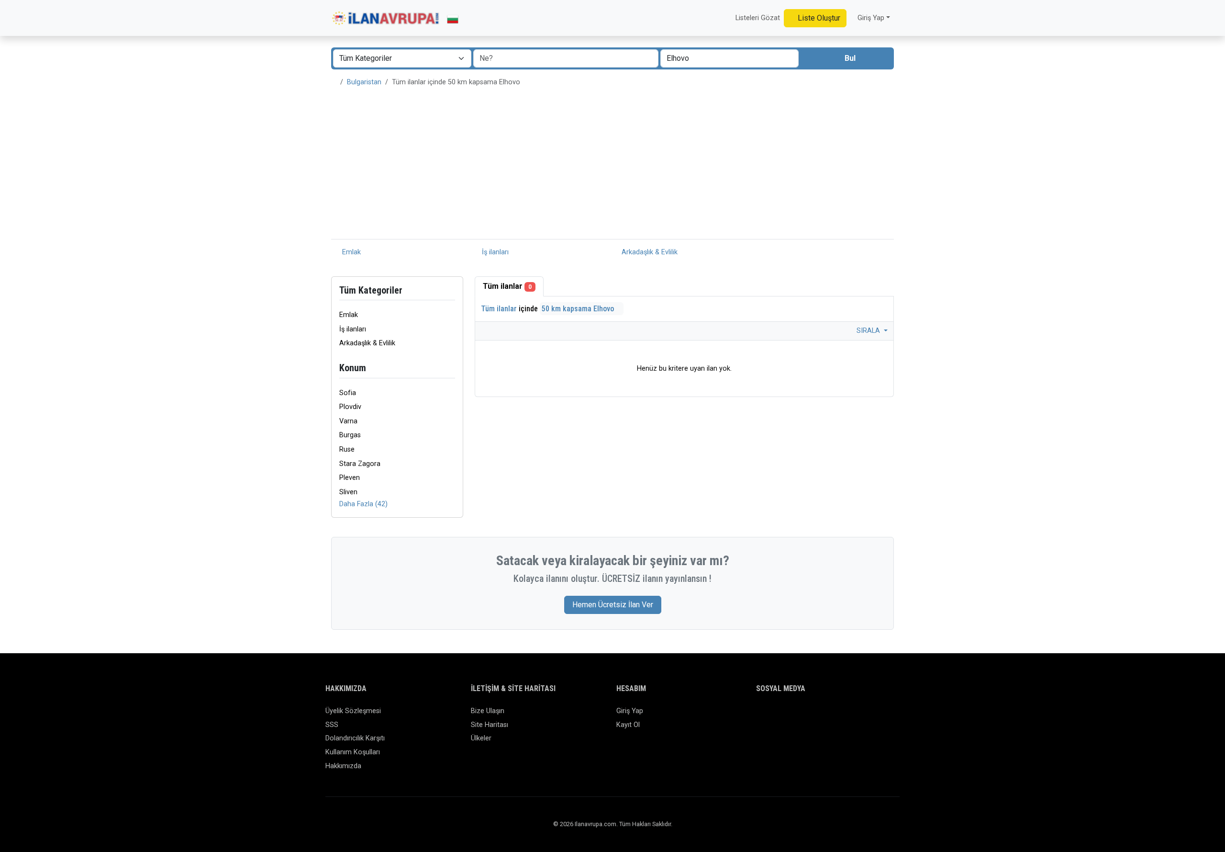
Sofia (347, 393)
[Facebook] (762, 715)
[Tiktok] (818, 715)
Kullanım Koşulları (352, 752)
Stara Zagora (359, 464)
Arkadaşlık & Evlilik (649, 252)
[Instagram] (790, 715)
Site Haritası (489, 725)
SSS (331, 725)
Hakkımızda (343, 766)
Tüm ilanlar (507, 286)
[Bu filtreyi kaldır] (451, 368)
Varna (348, 421)
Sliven (348, 492)
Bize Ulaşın (487, 711)
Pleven (349, 478)
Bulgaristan (364, 82)
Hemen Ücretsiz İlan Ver (612, 604)
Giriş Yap (629, 711)
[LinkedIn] (804, 715)
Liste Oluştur (818, 18)
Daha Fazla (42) (363, 504)
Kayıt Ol (628, 725)
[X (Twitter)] (776, 715)
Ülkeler (481, 738)
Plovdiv (350, 407)
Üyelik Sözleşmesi (353, 711)
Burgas (350, 435)
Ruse (347, 449)
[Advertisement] (612, 167)
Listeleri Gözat (757, 18)
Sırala (869, 331)
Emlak (350, 252)
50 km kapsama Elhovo (579, 308)
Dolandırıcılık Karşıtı (355, 738)
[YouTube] (831, 715)
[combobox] (729, 58)
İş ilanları (494, 252)
